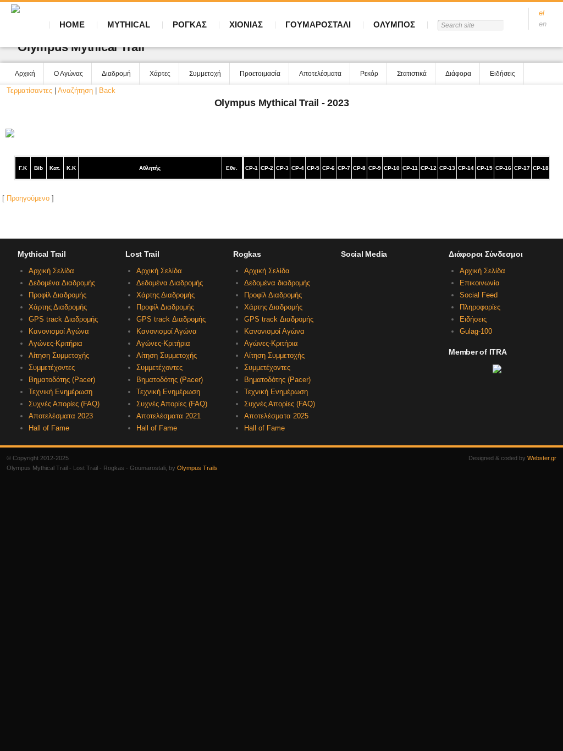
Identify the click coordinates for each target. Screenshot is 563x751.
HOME (72, 24)
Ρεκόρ (369, 74)
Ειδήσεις (502, 74)
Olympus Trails (197, 468)
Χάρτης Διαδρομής (58, 307)
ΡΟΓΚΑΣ (190, 24)
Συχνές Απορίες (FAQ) (64, 404)
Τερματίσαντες (29, 90)
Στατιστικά (412, 74)
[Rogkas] (383, 276)
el (541, 13)
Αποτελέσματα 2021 (168, 416)
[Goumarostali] (420, 276)
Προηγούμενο (28, 198)
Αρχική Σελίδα (51, 271)
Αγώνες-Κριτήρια (55, 343)
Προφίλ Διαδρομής (57, 295)
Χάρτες (160, 74)
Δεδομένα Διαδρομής (62, 283)
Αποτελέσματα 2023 (61, 416)
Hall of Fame (49, 428)
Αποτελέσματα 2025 (276, 416)
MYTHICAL (128, 24)
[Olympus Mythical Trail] (346, 276)
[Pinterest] (420, 296)
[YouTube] (365, 296)
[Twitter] (346, 296)
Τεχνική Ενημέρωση (60, 392)
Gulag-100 (476, 331)
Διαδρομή (116, 74)
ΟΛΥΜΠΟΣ (394, 24)
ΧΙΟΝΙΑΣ (246, 24)
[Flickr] (402, 296)
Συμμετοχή (205, 74)
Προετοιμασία (260, 74)
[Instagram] (383, 296)
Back (107, 90)
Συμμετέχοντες (52, 367)
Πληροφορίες (480, 307)
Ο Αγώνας (68, 74)
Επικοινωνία (480, 283)
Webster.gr (541, 458)
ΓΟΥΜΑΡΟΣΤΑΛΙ (318, 24)
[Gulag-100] (402, 276)
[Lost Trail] (365, 276)
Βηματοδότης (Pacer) (62, 379)
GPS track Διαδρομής (63, 319)
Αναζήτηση (75, 90)
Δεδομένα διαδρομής (277, 283)
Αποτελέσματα (320, 74)
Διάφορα (458, 74)
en (543, 24)
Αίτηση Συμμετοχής (59, 355)
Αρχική (25, 74)
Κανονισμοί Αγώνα (59, 331)
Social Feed (479, 295)
